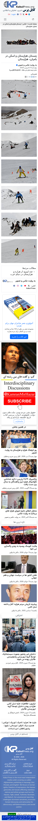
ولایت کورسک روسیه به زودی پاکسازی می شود (20, 548)
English (17, 70)
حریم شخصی (27, 763)
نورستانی (13, 725)
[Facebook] (34, 77)
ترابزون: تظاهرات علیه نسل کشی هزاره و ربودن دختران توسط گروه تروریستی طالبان (21, 706)
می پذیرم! (12, 814)
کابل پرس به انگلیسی (10, 772)
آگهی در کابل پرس (10, 770)
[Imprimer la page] (30, 77)
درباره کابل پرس (10, 763)
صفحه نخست (32, 24)
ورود (27, 770)
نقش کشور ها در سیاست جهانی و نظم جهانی (20, 577)
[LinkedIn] (32, 77)
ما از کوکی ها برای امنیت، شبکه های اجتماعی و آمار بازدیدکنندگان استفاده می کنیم (19, 817)
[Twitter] (29, 286)
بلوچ (7, 725)
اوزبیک (13, 722)
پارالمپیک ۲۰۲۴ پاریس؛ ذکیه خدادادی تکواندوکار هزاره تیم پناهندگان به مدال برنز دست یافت (20, 482)
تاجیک (19, 722)
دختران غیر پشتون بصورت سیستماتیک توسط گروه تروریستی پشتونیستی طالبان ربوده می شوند (19, 656)
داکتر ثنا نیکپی (14, 552)
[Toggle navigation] (5, 19)
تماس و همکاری (10, 766)
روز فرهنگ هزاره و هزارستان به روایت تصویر (21, 451)
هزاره (26, 722)
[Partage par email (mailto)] (36, 77)
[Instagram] (18, 286)
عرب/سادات (13, 728)
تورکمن (6, 722)
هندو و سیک (29, 725)
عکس (24, 24)
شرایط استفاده (28, 766)
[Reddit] (27, 77)
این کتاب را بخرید (19, 336)
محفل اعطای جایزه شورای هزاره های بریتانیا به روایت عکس (21, 512)
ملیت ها (32, 722)
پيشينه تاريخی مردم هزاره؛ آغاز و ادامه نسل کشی (20, 606)
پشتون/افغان (24, 728)
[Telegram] (21, 286)
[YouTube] (25, 286)
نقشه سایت (28, 772)
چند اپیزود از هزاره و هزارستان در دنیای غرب (21, 273)
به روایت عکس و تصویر (27, 65)
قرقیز (21, 725)
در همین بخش (19, 427)
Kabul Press (30, 288)
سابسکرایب (19, 421)
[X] (25, 77)
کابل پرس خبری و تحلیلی (12, 456)
